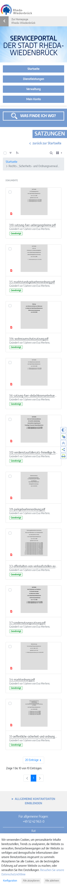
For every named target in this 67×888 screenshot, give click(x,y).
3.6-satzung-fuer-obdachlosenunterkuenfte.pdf (33, 395)
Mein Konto (33, 99)
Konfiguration (10, 881)
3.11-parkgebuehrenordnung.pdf (27, 509)
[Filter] (11, 153)
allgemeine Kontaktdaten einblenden (35, 801)
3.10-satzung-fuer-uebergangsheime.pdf (32, 225)
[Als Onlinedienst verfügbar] (63, 436)
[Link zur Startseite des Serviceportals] (16, 9)
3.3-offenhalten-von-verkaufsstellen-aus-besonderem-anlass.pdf (33, 566)
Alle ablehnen (52, 881)
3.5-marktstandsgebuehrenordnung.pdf (32, 282)
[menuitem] (63, 449)
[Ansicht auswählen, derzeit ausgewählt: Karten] (59, 153)
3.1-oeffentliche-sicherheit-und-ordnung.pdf (33, 736)
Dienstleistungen (33, 79)
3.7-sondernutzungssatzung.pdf (27, 622)
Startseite (33, 68)
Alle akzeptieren (31, 881)
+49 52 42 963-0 (33, 821)
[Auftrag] (17, 153)
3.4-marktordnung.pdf (22, 679)
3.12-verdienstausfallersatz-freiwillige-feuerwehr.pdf (33, 452)
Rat (33, 831)
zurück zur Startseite (47, 143)
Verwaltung (33, 89)
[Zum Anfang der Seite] (63, 443)
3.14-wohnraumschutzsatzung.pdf (28, 338)
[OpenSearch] (51, 153)
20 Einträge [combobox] (32, 760)
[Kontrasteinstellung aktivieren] (63, 430)
